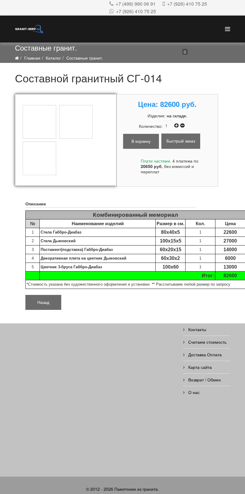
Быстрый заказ (180, 141)
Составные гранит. (84, 58)
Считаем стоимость (206, 342)
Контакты (196, 329)
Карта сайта (199, 367)
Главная (32, 58)
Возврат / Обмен (204, 380)
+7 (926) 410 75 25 (187, 3)
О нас (193, 392)
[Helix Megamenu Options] (227, 29)
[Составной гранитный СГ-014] (39, 122)
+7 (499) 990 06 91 (136, 3)
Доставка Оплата (204, 354)
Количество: (151, 126)
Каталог (53, 58)
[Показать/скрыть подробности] (164, 53)
